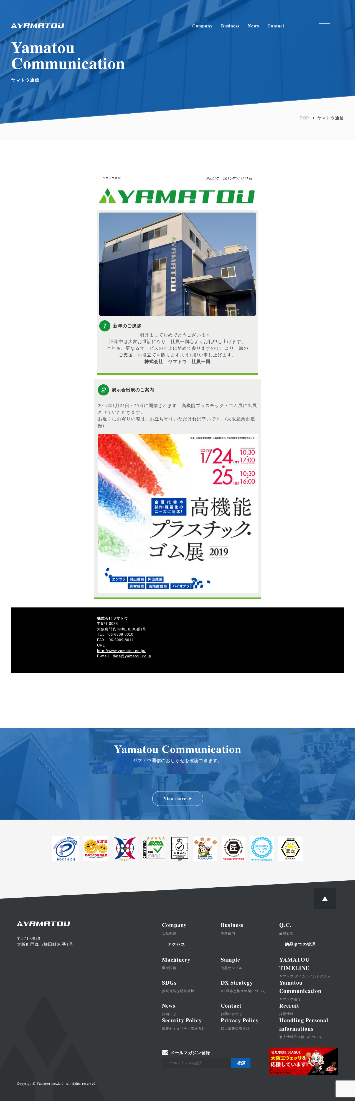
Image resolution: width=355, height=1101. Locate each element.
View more (175, 798)
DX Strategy (243, 986)
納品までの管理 (300, 944)
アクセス (176, 944)
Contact (275, 25)
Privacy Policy (240, 1023)
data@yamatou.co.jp (132, 656)
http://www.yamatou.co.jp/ (121, 651)
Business (230, 25)
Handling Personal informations (303, 1027)
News (253, 25)
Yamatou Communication (300, 990)
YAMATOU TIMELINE (305, 967)
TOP (304, 118)
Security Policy (183, 1023)
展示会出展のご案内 (133, 389)
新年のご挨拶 (127, 325)
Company (202, 25)
